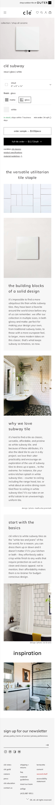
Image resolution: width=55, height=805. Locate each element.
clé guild (7, 769)
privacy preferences (39, 736)
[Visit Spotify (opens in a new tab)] (19, 752)
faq (21, 772)
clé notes (7, 765)
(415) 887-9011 (26, 793)
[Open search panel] (42, 12)
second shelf (42, 774)
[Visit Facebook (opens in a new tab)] (14, 752)
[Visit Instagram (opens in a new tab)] (5, 752)
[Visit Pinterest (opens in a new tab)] (10, 752)
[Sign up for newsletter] (27, 745)
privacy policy (9, 736)
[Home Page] (27, 12)
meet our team (26, 784)
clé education (9, 783)
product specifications (13, 152)
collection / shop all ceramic (14, 23)
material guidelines (12, 156)
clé (34, 800)
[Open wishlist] (37, 12)
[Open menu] (5, 12)
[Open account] (46, 12)
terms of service (23, 736)
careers (7, 774)
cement (40, 769)
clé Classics (16, 149)
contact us (8, 788)
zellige (23, 789)
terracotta (41, 765)
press (6, 778)
